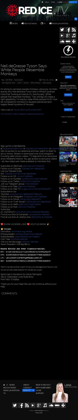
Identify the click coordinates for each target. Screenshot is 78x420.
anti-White (9, 80)
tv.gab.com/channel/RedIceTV (36, 189)
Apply (68, 77)
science (26, 83)
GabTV (39, 110)
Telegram (22, 114)
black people (18, 80)
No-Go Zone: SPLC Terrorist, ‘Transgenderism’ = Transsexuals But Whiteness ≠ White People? (67, 149)
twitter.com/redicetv (30, 181)
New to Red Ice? (43, 385)
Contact (27, 388)
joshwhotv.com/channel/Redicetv (32, 212)
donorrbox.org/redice (21, 231)
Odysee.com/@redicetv (33, 168)
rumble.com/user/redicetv (35, 178)
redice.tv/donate (30, 241)
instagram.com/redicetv (35, 196)
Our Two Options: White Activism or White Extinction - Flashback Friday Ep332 (68, 164)
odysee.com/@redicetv (37, 148)
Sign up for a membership (67, 85)
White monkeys (35, 83)
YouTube (7, 114)
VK (2, 114)
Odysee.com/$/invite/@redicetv (20, 173)
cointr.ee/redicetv (19, 239)
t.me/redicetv (31, 184)
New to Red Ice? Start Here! (68, 56)
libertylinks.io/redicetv (42, 217)
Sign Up (71, 2)
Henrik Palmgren (39, 410)
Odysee (16, 110)
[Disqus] (29, 315)
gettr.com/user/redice (30, 204)
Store (53, 2)
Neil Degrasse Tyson (8, 83)
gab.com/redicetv (27, 186)
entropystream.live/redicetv (29, 234)
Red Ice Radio (30, 23)
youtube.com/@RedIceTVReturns (26, 194)
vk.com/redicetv (25, 176)
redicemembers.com (36, 114)
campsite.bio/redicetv (39, 214)
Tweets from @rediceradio (68, 117)
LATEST (62, 2)
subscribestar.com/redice (27, 236)
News (15, 23)
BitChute (24, 110)
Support (40, 393)
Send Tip (68, 110)
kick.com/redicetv (27, 207)
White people (47, 83)
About (47, 2)
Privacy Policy (39, 412)
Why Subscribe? (43, 388)
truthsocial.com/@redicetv (38, 201)
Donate (68, 95)
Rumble (32, 110)
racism (19, 83)
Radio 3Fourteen (60, 23)
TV (44, 23)
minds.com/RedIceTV (30, 199)
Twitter (14, 114)
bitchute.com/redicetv (34, 166)
